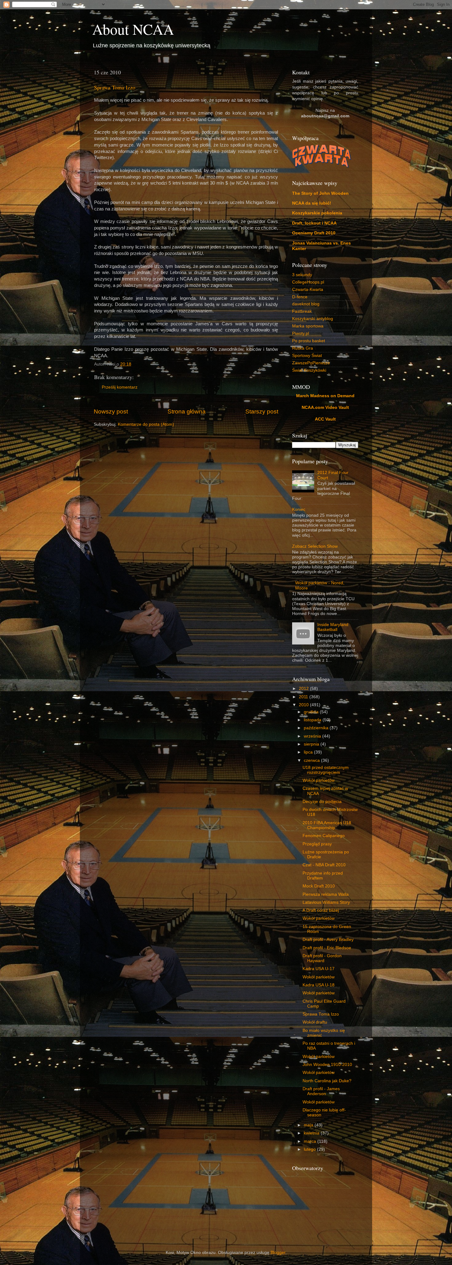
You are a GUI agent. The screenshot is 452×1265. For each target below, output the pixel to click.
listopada (313, 720)
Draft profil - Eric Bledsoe (327, 948)
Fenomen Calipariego (324, 835)
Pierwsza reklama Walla (326, 894)
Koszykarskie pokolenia (317, 213)
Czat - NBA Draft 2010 (324, 865)
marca (310, 1141)
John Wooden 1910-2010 (327, 1064)
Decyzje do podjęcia (322, 801)
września (313, 736)
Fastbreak (302, 311)
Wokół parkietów (319, 780)
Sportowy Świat (307, 355)
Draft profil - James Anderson (321, 1091)
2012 (304, 688)
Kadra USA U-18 (319, 985)
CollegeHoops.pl (308, 282)
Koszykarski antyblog (312, 318)
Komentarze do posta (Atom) (146, 424)
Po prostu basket (308, 341)
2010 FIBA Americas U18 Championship (327, 825)
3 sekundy (302, 274)
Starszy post (261, 411)
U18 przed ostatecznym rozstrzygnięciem (326, 770)
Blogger (278, 1252)
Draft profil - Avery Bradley (328, 939)
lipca (309, 752)
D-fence (299, 297)
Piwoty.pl (300, 333)
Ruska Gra (302, 348)
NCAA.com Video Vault (325, 407)
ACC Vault (325, 419)
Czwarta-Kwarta (307, 289)
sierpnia (312, 744)
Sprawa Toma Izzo (114, 87)
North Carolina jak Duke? (327, 1081)
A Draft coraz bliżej (321, 910)
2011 (304, 697)
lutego (310, 1149)
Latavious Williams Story (326, 902)
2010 (304, 705)
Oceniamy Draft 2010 (313, 233)
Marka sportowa (307, 326)
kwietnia (312, 1133)
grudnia (312, 712)
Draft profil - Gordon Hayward (322, 958)
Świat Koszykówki (309, 370)
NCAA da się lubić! (311, 203)
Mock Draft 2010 (319, 886)
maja (309, 1125)
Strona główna (187, 411)
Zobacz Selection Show (315, 546)
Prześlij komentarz (119, 387)
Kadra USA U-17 (319, 968)
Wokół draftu (315, 1022)
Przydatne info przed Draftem (323, 875)
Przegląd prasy (317, 844)
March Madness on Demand (325, 396)
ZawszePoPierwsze (311, 363)
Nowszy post (111, 411)
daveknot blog (305, 304)
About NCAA (133, 29)
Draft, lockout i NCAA (314, 223)
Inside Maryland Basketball (332, 627)
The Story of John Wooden (320, 193)
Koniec (298, 509)
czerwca (312, 760)
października (317, 728)
